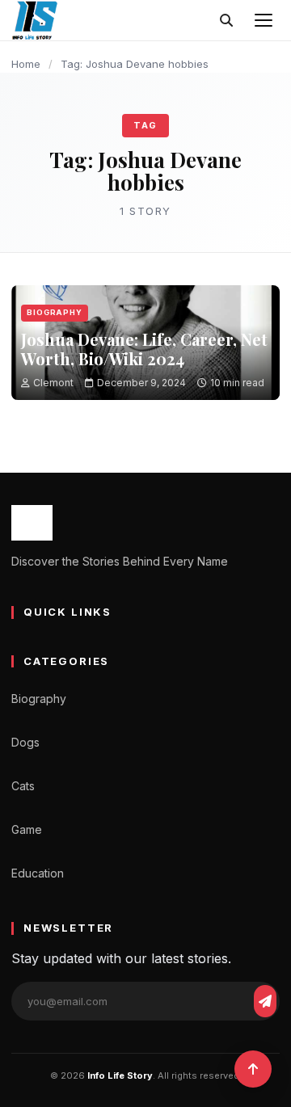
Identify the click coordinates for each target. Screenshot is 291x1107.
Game (26, 829)
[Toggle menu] (263, 20)
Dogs (25, 742)
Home (25, 63)
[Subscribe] (265, 1001)
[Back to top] (253, 1069)
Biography (54, 312)
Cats (23, 786)
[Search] (226, 20)
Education (37, 873)
